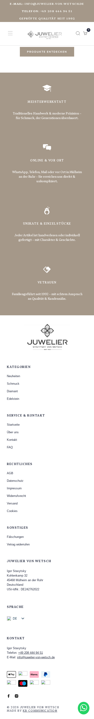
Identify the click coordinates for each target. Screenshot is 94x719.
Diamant (12, 391)
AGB (10, 473)
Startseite (13, 424)
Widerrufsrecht (16, 496)
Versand (12, 503)
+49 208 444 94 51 (30, 652)
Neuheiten (13, 376)
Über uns (13, 432)
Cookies (12, 511)
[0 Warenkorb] (85, 33)
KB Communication (40, 710)
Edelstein (13, 398)
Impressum (14, 488)
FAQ (10, 447)
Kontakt (12, 439)
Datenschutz (15, 480)
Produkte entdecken (47, 52)
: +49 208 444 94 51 (47, 11)
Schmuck (13, 383)
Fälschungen (15, 537)
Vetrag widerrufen (18, 544)
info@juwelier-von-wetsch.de (47, 3)
